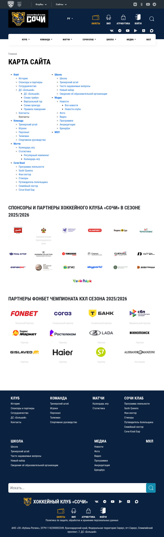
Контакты (24, 113)
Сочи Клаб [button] (88, 39)
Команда (18, 120)
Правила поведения (34, 109)
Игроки (22, 128)
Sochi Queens (26, 170)
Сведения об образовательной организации (83, 93)
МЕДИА (100, 441)
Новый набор (67, 89)
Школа (58, 74)
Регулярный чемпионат (36, 155)
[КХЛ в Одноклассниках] (141, 4)
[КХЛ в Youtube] (148, 4)
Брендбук (65, 128)
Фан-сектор (25, 174)
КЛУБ (15, 398)
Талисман (24, 136)
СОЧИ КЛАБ (134, 398)
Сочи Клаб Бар (27, 189)
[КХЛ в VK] (135, 4)
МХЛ (148, 39)
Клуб (16, 74)
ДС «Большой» (26, 89)
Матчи (17, 143)
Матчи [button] (66, 39)
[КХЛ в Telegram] (154, 4)
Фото (62, 113)
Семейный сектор (28, 185)
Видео (63, 116)
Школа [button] (110, 39)
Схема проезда (32, 105)
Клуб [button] (25, 39)
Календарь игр (27, 147)
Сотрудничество (27, 86)
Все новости (71, 105)
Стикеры (23, 178)
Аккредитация (67, 124)
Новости (64, 101)
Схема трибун (31, 97)
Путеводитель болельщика (33, 182)
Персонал (24, 132)
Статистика (25, 151)
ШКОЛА (17, 441)
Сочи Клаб (19, 162)
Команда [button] (45, 39)
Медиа (58, 97)
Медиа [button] (130, 39)
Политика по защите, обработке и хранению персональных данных (82, 520)
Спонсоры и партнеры (30, 82)
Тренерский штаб (28, 124)
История (23, 78)
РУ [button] (69, 18)
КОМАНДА (58, 398)
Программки (66, 120)
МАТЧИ (98, 398)
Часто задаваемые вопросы (75, 86)
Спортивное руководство (32, 139)
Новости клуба (73, 109)
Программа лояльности (31, 166)
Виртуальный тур (33, 101)
